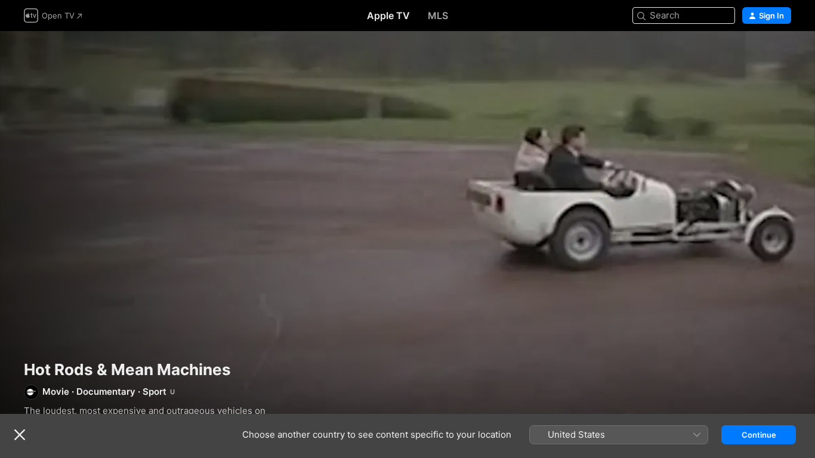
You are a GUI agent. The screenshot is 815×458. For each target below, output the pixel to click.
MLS (438, 15)
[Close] (19, 434)
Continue (759, 435)
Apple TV (388, 15)
